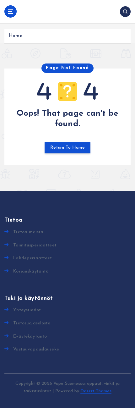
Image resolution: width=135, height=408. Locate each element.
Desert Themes (95, 391)
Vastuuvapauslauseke (36, 349)
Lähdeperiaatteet (32, 258)
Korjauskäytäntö (30, 271)
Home (15, 36)
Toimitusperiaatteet (35, 245)
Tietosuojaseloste (31, 323)
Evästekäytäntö (30, 336)
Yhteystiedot (27, 310)
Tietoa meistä (28, 232)
